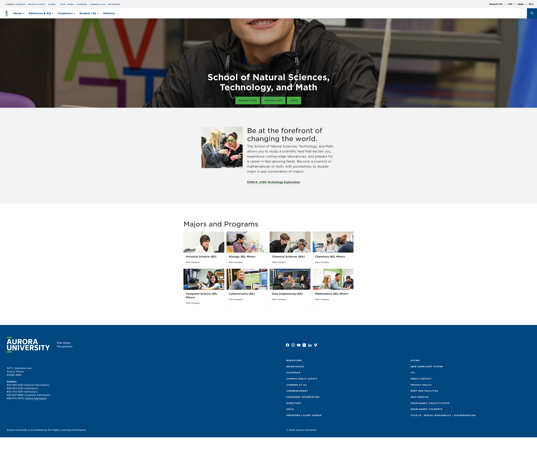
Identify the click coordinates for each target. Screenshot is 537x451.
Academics (65, 13)
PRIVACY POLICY (421, 385)
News (71, 4)
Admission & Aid (39, 13)
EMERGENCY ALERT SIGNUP (304, 415)
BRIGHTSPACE (295, 366)
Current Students (15, 4)
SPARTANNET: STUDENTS (426, 409)
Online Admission (36, 398)
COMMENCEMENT (297, 391)
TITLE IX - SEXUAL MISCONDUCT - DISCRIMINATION (443, 415)
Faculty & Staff (36, 4)
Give (531, 4)
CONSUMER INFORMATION (302, 397)
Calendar (81, 4)
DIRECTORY (293, 403)
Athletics (109, 13)
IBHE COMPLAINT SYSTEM (427, 366)
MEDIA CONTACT (421, 379)
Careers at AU (97, 4)
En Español (114, 4)
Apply (520, 4)
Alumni (52, 4)
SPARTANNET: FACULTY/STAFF (430, 403)
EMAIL (290, 409)
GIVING (415, 360)
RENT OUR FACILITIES (424, 391)
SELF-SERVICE (420, 397)
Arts (62, 4)
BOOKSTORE (294, 360)
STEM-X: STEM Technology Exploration (273, 182)
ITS (413, 373)
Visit (510, 4)
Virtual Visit (273, 100)
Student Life (87, 13)
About (17, 13)
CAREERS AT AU (296, 385)
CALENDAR (293, 373)
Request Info (496, 4)
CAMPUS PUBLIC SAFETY (302, 379)
